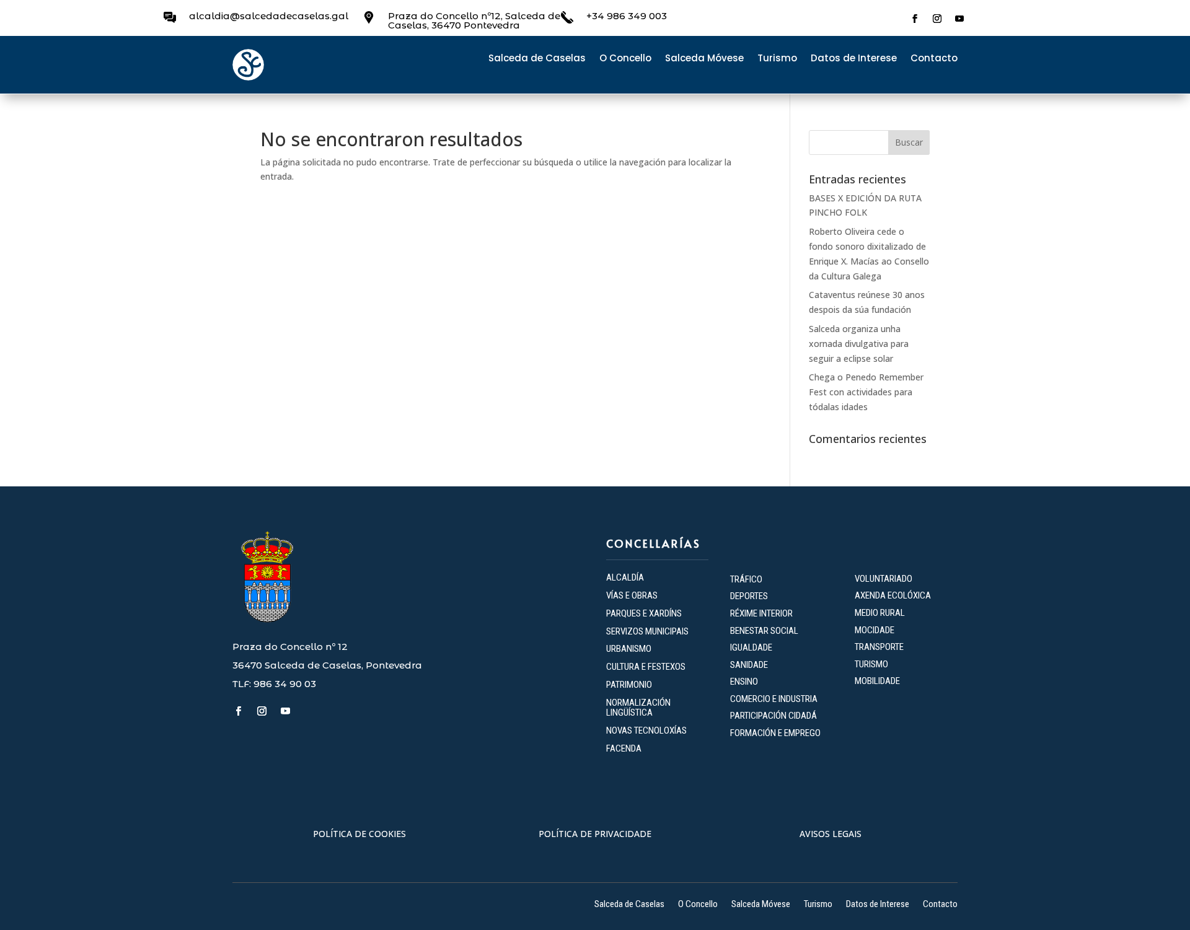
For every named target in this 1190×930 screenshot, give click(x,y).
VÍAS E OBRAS (632, 595)
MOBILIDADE (877, 681)
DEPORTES (749, 596)
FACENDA (623, 748)
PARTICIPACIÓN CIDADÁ (773, 715)
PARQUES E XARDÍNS (644, 613)
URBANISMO (628, 648)
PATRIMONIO (629, 684)
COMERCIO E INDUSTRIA (774, 698)
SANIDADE (749, 664)
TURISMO (871, 664)
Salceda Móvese (704, 59)
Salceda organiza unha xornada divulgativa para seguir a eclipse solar (859, 343)
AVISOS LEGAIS (831, 834)
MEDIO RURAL (880, 612)
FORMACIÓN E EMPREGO (775, 733)
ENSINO (744, 681)
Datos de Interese (854, 59)
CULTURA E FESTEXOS (645, 666)
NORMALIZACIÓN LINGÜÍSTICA (638, 708)
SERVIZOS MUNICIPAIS (647, 631)
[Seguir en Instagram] (937, 18)
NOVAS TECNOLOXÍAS (646, 730)
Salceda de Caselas (537, 59)
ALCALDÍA (625, 577)
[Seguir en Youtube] (959, 18)
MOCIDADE (874, 630)
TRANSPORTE (879, 646)
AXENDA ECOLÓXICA (893, 595)
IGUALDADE (751, 647)
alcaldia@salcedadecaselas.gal (268, 16)
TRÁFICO (746, 579)
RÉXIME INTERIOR (761, 613)
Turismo (777, 59)
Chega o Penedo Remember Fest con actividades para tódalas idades (866, 392)
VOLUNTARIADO (883, 578)
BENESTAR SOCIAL (765, 630)
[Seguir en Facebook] (914, 18)
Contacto (934, 59)
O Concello (625, 59)
